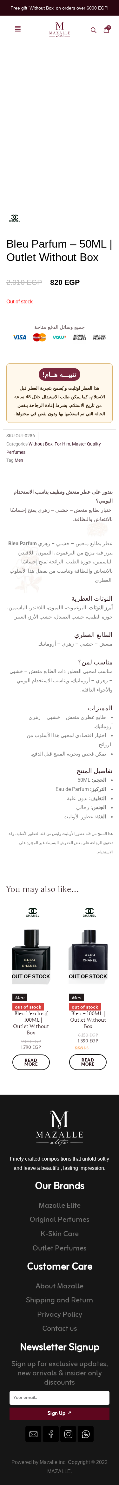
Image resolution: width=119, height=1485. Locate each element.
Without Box (41, 443)
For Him (62, 443)
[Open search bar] (93, 30)
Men (19, 460)
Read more (31, 1062)
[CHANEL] (14, 218)
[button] (18, 29)
